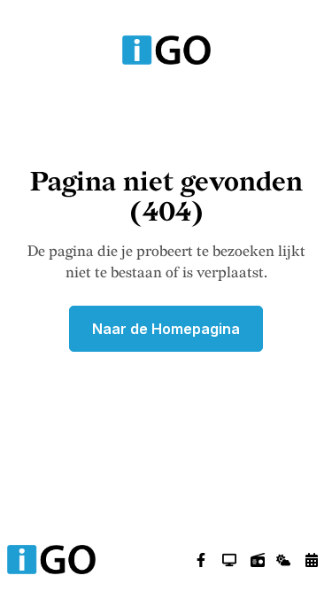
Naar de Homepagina (166, 329)
